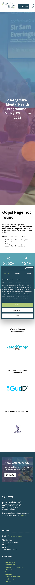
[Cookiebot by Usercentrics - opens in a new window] (25, 268)
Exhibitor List (10, 565)
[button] (23, 6)
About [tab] (29, 273)
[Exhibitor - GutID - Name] (17, 390)
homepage (19, 242)
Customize (16, 310)
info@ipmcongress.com (15, 536)
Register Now (10, 562)
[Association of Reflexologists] (17, 428)
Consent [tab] (6, 273)
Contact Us (9, 574)
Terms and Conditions (13, 577)
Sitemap (8, 581)
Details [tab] (17, 273)
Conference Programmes (14, 567)
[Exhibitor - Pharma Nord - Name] (20, 349)
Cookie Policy (10, 579)
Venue (7, 572)
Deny (17, 315)
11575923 (22, 515)
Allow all (17, 305)
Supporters (9, 569)
